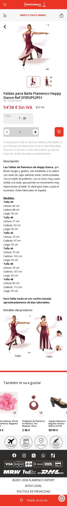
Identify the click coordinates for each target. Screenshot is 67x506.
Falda (18, 355)
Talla (7, 115)
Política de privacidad (33, 491)
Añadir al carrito (37, 500)
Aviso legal (33, 486)
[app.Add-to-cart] (14, 413)
